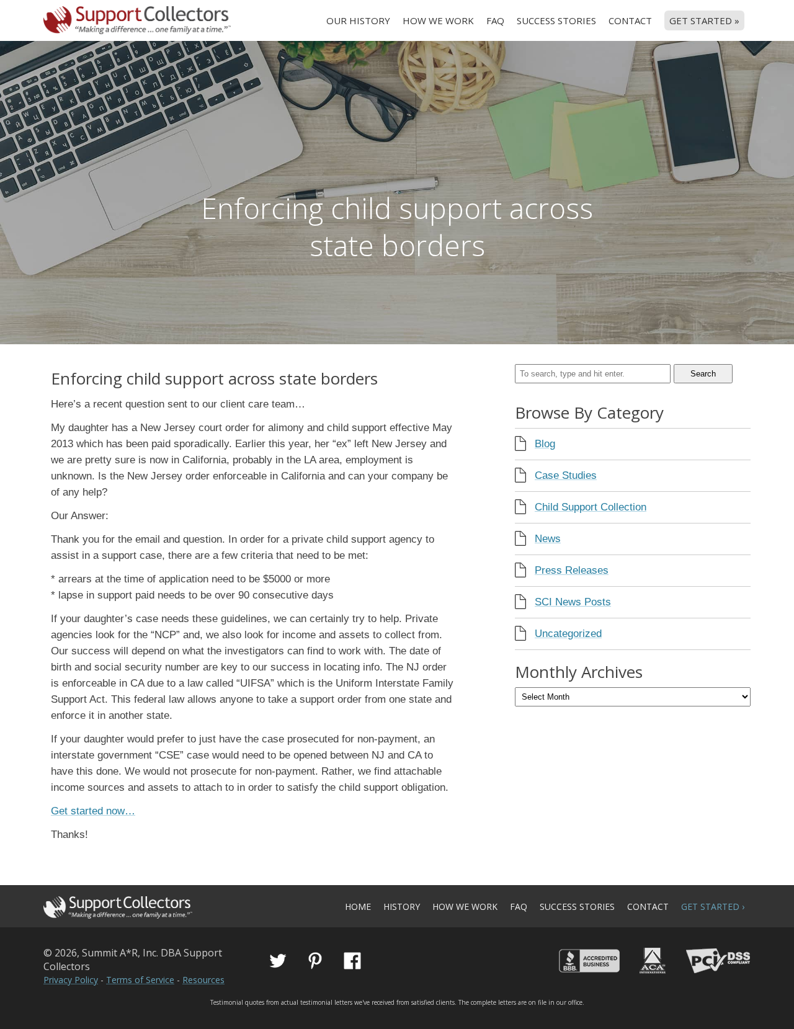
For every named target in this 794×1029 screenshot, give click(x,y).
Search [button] (703, 373)
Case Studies (566, 475)
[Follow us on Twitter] (278, 961)
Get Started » (704, 20)
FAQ (495, 20)
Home (358, 906)
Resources (203, 980)
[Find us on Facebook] (352, 961)
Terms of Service (140, 980)
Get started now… (93, 811)
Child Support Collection (590, 507)
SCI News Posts (573, 602)
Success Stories (556, 20)
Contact (630, 20)
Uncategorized (568, 633)
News (548, 539)
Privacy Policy (70, 980)
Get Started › (712, 906)
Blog (545, 444)
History (401, 906)
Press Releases (572, 570)
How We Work (438, 20)
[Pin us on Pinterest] (315, 961)
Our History (358, 20)
